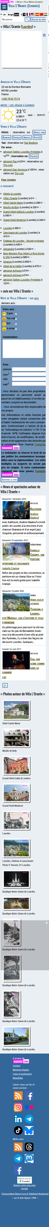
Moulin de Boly (11, 207)
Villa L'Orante (10, 198)
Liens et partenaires (22, 1074)
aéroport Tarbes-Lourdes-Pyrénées (22, 152)
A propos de (20, 1060)
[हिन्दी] (46, 14)
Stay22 (37, 137)
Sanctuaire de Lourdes (15, 232)
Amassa (7, 261)
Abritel (27, 137)
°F (24, 14)
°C (21, 14)
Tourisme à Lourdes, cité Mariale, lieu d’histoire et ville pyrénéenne (22, 615)
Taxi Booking (31, 143)
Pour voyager (8, 180)
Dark (16, 14)
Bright (11, 14)
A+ (4, 14)
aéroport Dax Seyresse (15, 169)
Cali (4, 677)
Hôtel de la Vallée (12, 266)
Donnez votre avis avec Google (24, 1187)
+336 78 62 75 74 (10, 98)
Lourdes (27, 26)
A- (1, 14)
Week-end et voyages (37, 601)
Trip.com (8, 165)
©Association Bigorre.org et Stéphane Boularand (24, 1193)
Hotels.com (39, 132)
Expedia (16, 137)
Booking (6, 137)
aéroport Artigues (12, 270)
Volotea (34, 156)
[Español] (37, 14)
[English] (33, 14)
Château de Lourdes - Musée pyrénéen (23, 241)
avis (36, 298)
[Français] (29, 15)
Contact (16, 1065)
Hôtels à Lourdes (12, 194)
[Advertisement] (24, 944)
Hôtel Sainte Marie (13, 203)
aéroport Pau (10, 161)
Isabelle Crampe (10, 568)
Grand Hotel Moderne (14, 220)
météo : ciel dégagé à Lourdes (17, 105)
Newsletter (18, 1078)
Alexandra (8, 249)
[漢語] (41, 14)
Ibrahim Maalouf (34, 515)
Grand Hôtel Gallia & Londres (18, 212)
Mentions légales (21, 1069)
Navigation (4, 6)
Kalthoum (35, 509)
